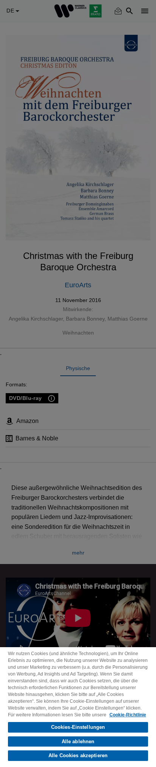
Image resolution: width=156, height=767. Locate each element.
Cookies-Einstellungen (78, 727)
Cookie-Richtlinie (127, 714)
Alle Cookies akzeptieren (78, 755)
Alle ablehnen (78, 741)
